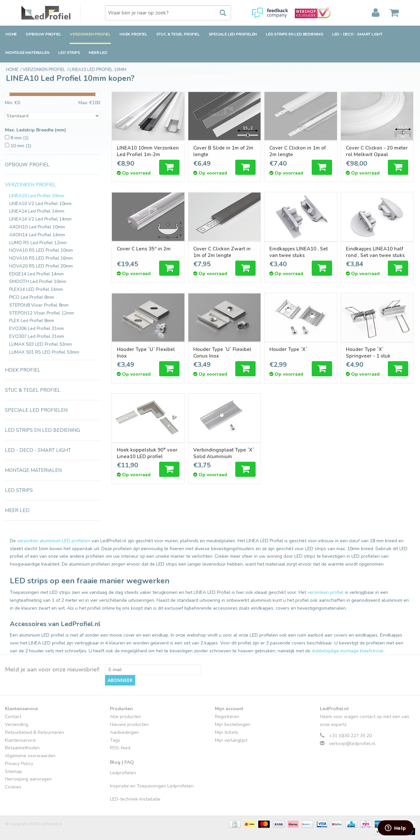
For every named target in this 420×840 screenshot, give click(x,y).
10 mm (20, 146)
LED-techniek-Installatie (135, 799)
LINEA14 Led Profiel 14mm (36, 211)
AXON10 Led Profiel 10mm (37, 227)
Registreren (227, 716)
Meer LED (98, 52)
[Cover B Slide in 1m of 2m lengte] (224, 116)
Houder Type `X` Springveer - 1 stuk (368, 352)
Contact (13, 716)
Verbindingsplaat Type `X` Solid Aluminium (223, 453)
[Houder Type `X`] (300, 317)
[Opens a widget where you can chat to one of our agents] (395, 828)
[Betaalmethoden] (234, 824)
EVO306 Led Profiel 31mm (36, 328)
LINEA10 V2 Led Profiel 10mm (40, 203)
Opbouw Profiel (43, 34)
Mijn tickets (226, 732)
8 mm (19, 138)
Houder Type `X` (288, 349)
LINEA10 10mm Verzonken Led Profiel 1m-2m (148, 151)
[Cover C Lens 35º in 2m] (148, 216)
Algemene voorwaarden (30, 756)
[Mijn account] (376, 13)
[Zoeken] (219, 13)
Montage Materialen (27, 52)
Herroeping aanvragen (28, 779)
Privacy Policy (19, 763)
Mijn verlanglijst (231, 740)
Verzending (16, 724)
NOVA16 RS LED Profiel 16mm (41, 258)
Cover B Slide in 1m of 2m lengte (223, 151)
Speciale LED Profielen (233, 34)
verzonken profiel (325, 592)
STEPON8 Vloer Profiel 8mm (39, 305)
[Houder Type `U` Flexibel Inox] (148, 317)
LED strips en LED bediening (294, 34)
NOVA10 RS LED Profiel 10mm (41, 250)
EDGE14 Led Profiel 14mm (36, 274)
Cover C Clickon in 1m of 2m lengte (297, 151)
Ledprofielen (123, 773)
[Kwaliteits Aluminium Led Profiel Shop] (50, 12)
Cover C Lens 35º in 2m (144, 248)
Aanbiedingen (124, 732)
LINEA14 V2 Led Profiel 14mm (40, 219)
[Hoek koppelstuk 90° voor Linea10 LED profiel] (148, 418)
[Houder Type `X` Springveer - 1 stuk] (377, 317)
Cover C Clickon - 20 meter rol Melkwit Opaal (377, 151)
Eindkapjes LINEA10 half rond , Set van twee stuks (375, 252)
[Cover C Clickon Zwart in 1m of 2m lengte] (224, 216)
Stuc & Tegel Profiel (178, 34)
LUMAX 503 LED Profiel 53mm (40, 344)
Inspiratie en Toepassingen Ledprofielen (152, 786)
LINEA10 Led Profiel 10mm (36, 196)
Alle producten (125, 716)
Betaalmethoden (22, 748)
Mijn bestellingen (232, 724)
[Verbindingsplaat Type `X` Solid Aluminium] (224, 418)
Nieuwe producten (129, 724)
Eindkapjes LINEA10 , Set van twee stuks (298, 252)
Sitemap (13, 771)
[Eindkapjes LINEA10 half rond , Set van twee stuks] (377, 216)
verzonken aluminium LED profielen (53, 541)
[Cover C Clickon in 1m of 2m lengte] (300, 116)
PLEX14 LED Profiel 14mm (36, 289)
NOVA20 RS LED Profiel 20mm (41, 266)
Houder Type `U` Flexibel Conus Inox (222, 352)
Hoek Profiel (133, 34)
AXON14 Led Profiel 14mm (37, 235)
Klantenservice (20, 740)
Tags (115, 740)
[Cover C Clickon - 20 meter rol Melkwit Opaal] (377, 116)
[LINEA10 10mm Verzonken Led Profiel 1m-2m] (148, 116)
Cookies (13, 787)
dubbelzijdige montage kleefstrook (348, 651)
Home (11, 34)
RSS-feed (120, 748)
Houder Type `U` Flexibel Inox (146, 352)
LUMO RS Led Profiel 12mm (38, 243)
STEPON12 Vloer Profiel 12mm (41, 313)
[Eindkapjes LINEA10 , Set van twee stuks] (300, 216)
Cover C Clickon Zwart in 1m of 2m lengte (222, 252)
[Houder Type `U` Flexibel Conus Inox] (224, 317)
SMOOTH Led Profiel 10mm (37, 281)
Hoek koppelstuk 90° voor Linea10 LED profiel (147, 453)
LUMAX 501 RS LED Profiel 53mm (44, 352)
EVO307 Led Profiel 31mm (36, 336)
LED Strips (69, 52)
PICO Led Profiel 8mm (31, 297)
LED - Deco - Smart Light (357, 34)
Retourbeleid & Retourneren (34, 732)
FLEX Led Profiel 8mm (31, 320)
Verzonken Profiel (90, 34)
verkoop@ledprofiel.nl (352, 743)
